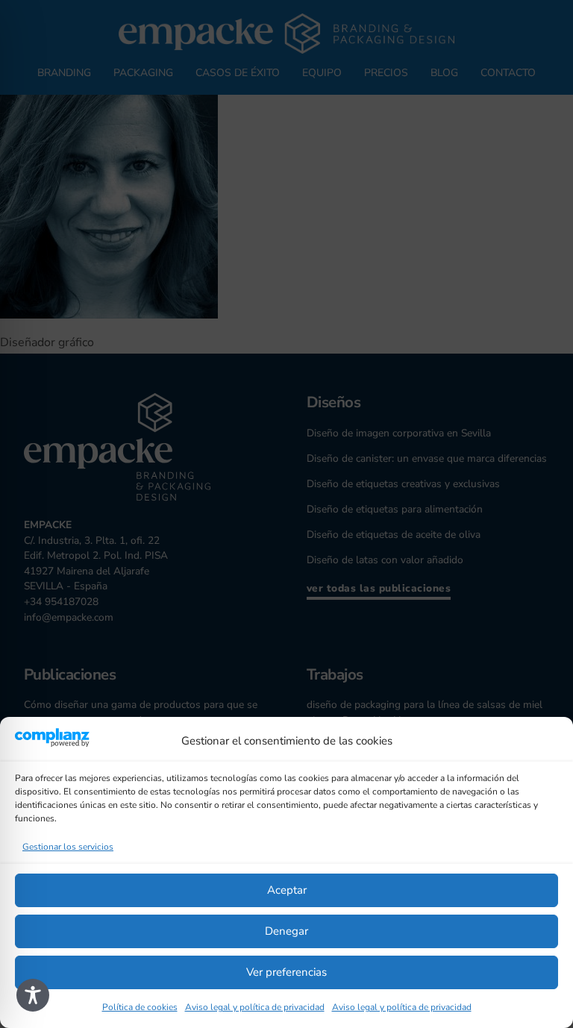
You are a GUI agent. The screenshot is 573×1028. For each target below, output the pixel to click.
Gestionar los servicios (67, 847)
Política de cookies (140, 1007)
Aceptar (287, 890)
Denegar (286, 931)
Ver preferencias (286, 972)
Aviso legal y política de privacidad (255, 1007)
